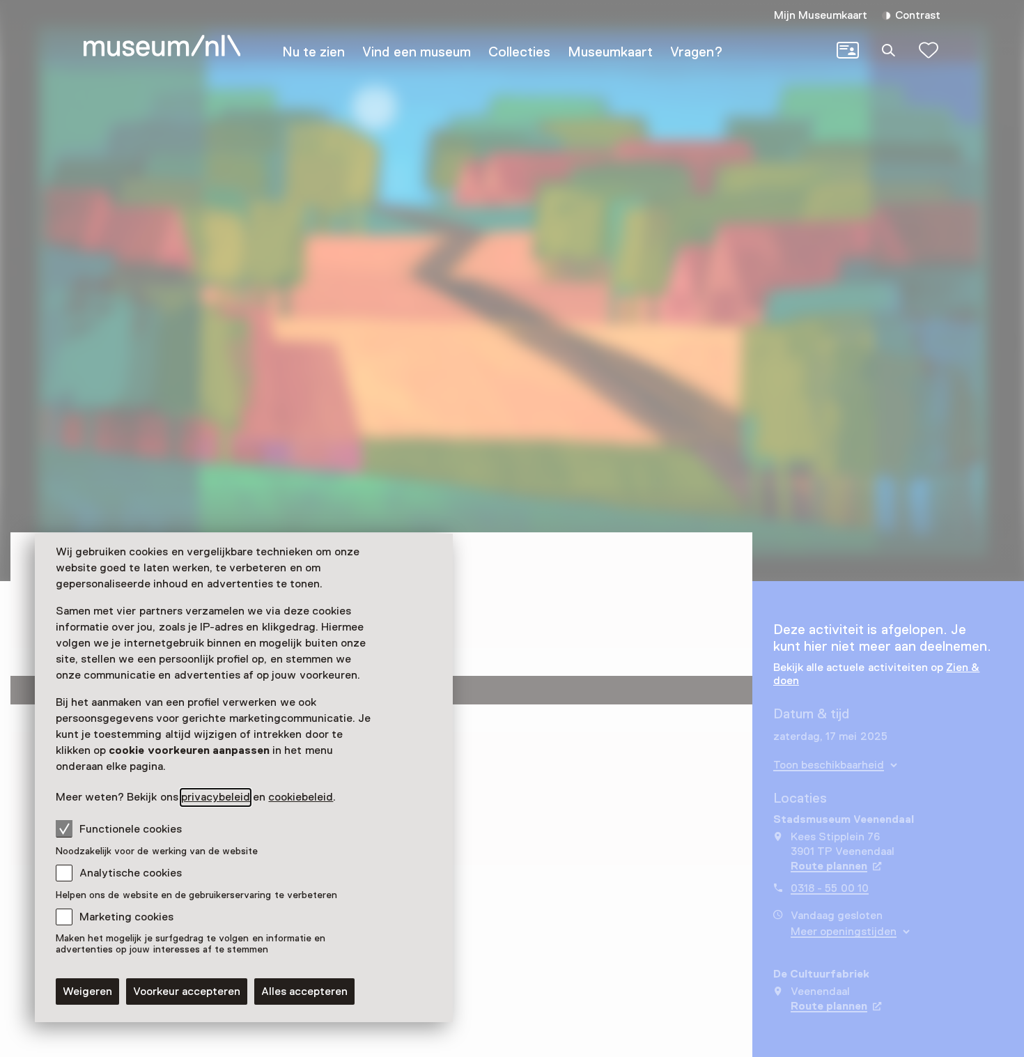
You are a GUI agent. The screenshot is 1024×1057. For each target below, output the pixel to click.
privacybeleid (215, 797)
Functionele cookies (130, 829)
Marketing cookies (126, 917)
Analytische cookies (130, 873)
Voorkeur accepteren (186, 991)
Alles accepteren (304, 991)
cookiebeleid (300, 797)
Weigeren (87, 991)
